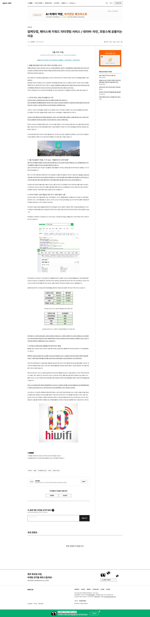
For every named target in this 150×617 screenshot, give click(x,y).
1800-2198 (97, 596)
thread (35, 603)
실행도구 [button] (64, 3)
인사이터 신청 (118, 3)
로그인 (111, 3)
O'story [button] (72, 3)
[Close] (99, 611)
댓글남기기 (84, 518)
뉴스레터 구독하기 (106, 580)
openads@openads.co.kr (110, 596)
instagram (30, 603)
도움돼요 (52, 495)
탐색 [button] (31, 3)
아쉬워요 (65, 495)
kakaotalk (40, 603)
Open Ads (6, 3)
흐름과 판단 (48, 3)
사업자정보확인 (91, 594)
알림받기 (84, 481)
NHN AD (30, 590)
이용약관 (76, 600)
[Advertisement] (110, 128)
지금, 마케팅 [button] (38, 3)
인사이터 (56, 3)
